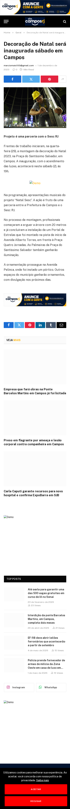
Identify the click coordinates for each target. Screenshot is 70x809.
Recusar (35, 801)
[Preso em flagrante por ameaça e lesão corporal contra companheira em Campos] (35, 417)
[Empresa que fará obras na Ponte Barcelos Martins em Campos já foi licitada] (35, 366)
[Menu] (6, 21)
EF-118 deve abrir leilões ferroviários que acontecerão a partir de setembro (46, 641)
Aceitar (36, 789)
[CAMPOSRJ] (35, 21)
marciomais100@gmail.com (19, 65)
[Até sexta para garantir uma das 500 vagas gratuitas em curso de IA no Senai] (14, 594)
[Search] (64, 21)
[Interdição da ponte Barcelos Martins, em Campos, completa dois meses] (14, 620)
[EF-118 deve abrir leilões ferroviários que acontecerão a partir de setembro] (14, 643)
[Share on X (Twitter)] (31, 79)
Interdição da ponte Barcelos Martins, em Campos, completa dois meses (46, 619)
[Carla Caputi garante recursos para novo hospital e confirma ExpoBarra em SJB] (35, 468)
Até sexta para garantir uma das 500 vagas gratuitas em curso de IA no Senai (46, 593)
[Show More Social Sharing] (62, 79)
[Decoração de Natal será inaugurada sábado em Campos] (35, 107)
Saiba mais (42, 780)
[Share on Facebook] (12, 79)
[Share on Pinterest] (49, 79)
